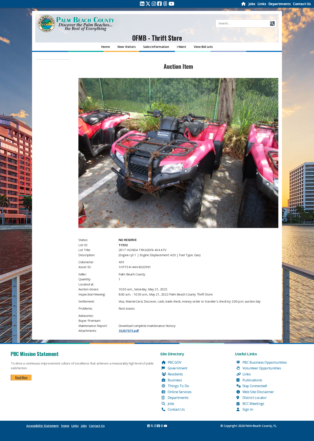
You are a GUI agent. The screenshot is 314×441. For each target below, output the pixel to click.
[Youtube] (171, 3)
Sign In (247, 409)
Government (177, 368)
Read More (21, 377)
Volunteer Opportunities (261, 368)
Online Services (179, 391)
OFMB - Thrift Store (157, 38)
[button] (272, 23)
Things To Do (178, 385)
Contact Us (302, 3)
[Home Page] (243, 3)
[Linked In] (142, 3)
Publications (252, 380)
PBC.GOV (174, 362)
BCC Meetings (253, 403)
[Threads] (165, 3)
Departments (280, 3)
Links (262, 3)
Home (65, 426)
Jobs (252, 3)
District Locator (254, 397)
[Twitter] (148, 3)
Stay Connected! (254, 385)
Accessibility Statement (42, 426)
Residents (175, 374)
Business (174, 380)
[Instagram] (154, 3)
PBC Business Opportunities (264, 362)
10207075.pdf (129, 330)
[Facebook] (159, 3)
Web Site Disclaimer (258, 391)
